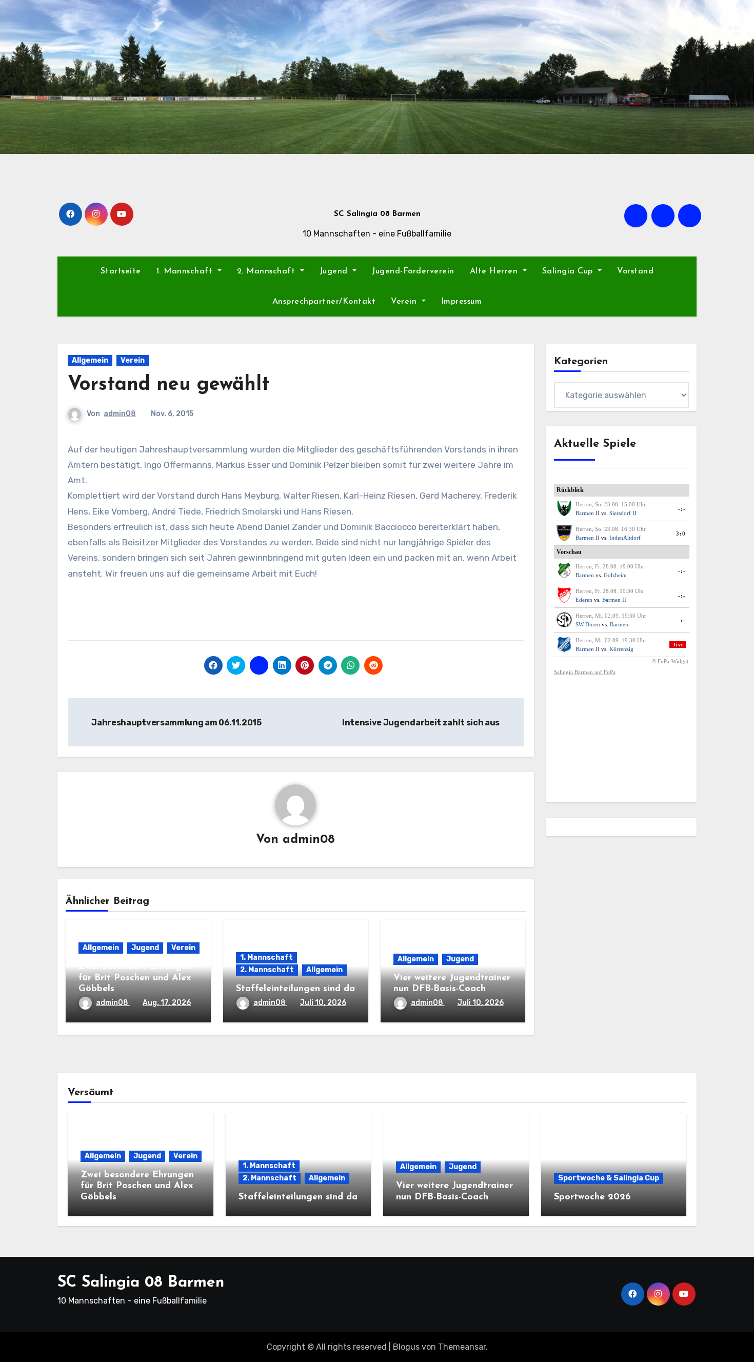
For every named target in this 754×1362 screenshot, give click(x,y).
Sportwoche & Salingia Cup (608, 1178)
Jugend (335, 271)
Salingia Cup (569, 271)
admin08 (120, 413)
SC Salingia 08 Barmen (377, 214)
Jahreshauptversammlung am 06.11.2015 (176, 722)
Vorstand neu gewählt (168, 385)
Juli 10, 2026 (323, 1002)
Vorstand (635, 271)
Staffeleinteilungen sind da (295, 989)
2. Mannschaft (267, 271)
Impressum (461, 302)
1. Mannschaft (185, 271)
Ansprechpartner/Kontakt (324, 302)
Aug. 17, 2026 (167, 1002)
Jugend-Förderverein (413, 271)
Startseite (121, 271)
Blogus (406, 1347)
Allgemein (90, 360)
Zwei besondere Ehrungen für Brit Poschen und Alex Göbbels (135, 978)
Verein (405, 302)
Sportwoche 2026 (592, 1197)
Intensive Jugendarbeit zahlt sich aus (421, 722)
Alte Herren (495, 271)
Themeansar (462, 1347)
